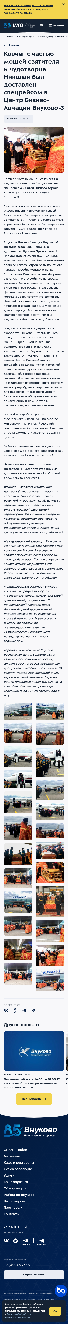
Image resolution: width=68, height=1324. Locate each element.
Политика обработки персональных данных (29, 1300)
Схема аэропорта (18, 1169)
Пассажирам (14, 1201)
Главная (8, 37)
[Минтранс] (42, 1240)
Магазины (12, 1156)
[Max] (15, 1240)
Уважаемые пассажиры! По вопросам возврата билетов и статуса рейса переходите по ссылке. (28, 9)
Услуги (9, 1175)
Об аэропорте (25, 37)
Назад (14, 45)
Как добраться (16, 1182)
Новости (62, 37)
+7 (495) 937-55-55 (19, 1265)
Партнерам (13, 1207)
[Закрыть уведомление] (63, 4)
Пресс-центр (45, 37)
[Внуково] (25, 1240)
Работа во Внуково (19, 1195)
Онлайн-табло (15, 1150)
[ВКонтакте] (6, 1240)
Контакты (11, 1214)
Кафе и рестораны (19, 1162)
